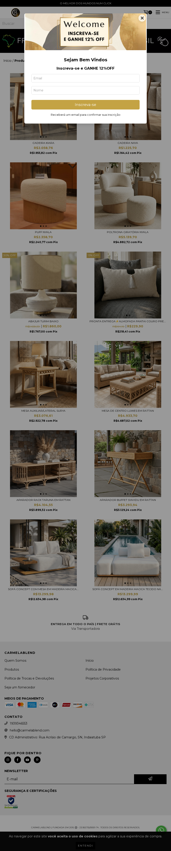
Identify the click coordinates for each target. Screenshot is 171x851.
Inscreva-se (85, 104)
